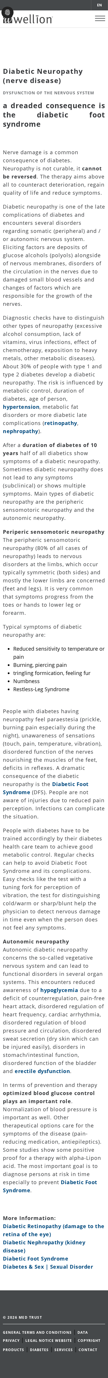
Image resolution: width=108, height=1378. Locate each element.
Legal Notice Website (48, 1340)
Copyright (89, 1340)
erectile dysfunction (42, 1071)
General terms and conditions (37, 1332)
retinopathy (60, 423)
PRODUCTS (13, 1349)
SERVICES (63, 1349)
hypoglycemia (60, 990)
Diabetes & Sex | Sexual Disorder (48, 1266)
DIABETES (39, 1349)
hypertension (21, 406)
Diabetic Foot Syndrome (35, 1258)
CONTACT (88, 1349)
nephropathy (20, 431)
